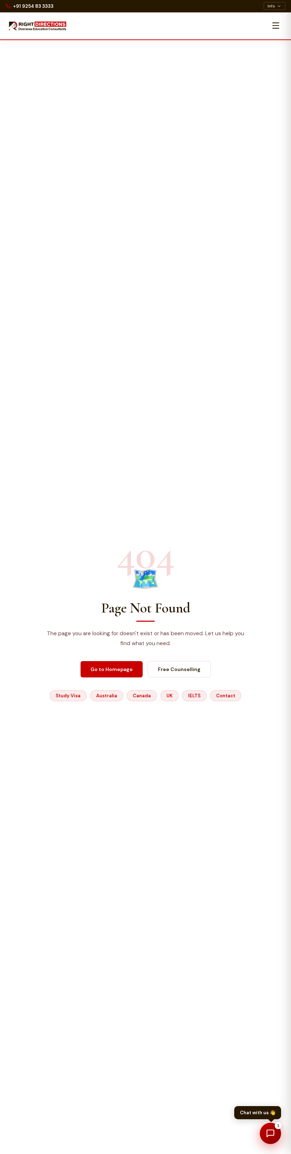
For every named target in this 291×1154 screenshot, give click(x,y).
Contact (225, 696)
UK (169, 696)
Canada (142, 696)
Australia (106, 696)
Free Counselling (179, 669)
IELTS (194, 696)
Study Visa (68, 696)
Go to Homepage (111, 669)
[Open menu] (275, 26)
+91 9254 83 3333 (33, 6)
